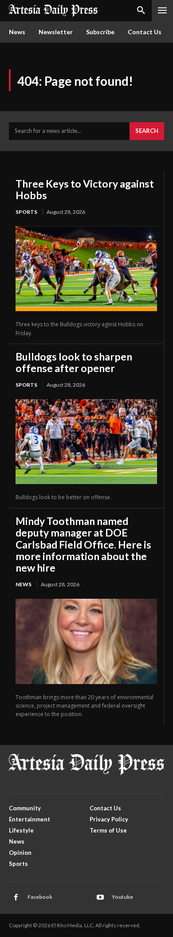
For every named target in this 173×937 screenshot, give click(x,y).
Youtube (122, 896)
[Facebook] (16, 897)
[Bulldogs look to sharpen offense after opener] (86, 441)
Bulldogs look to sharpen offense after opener (74, 362)
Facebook (40, 896)
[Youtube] (100, 897)
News (23, 584)
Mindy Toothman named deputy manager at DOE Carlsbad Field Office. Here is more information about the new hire (83, 544)
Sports (26, 211)
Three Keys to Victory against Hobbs (85, 189)
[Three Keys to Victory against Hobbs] (86, 268)
